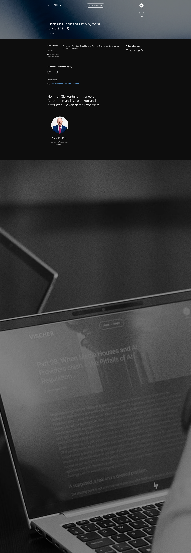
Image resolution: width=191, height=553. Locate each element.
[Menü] (141, 5)
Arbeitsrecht (52, 72)
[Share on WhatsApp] (138, 50)
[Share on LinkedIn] (131, 50)
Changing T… (99, 5)
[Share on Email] (127, 50)
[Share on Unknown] (134, 50)
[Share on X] (142, 50)
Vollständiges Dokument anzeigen (65, 84)
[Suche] (141, 13)
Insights (91, 5)
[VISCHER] (54, 5)
